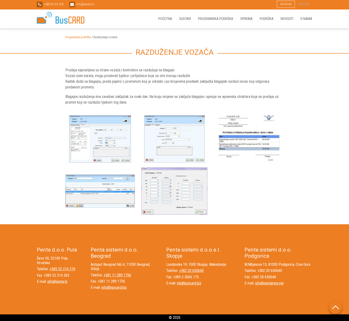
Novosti (287, 19)
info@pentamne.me (269, 283)
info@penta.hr (57, 281)
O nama (306, 19)
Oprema (246, 19)
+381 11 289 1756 (117, 275)
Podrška (267, 19)
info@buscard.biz (114, 287)
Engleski (303, 4)
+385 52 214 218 (62, 269)
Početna (165, 19)
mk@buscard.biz (189, 283)
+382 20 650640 (191, 270)
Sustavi (185, 19)
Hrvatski (286, 4)
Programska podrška (215, 19)
